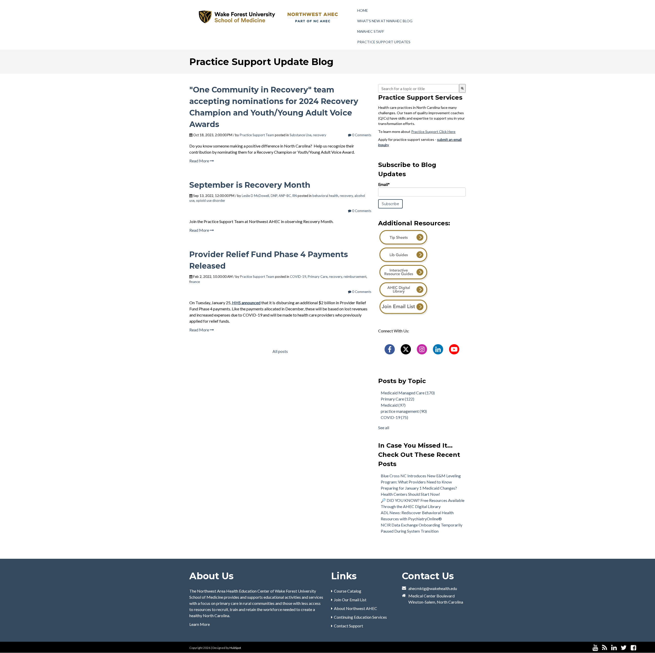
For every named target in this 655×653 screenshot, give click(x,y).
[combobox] (418, 88)
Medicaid (393, 405)
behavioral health (325, 196)
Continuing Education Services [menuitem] (360, 617)
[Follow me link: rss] (604, 648)
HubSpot (235, 648)
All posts (280, 351)
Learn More (199, 624)
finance (194, 282)
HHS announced (246, 302)
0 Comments (361, 135)
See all (383, 427)
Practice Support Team (257, 135)
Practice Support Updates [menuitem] (383, 42)
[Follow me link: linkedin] (614, 648)
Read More (199, 160)
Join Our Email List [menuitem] (350, 599)
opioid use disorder (210, 200)
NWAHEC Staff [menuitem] (370, 31)
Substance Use (300, 135)
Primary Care (318, 277)
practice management (404, 411)
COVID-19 (298, 277)
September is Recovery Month (249, 185)
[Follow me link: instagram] (640, 648)
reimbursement (355, 277)
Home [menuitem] (362, 10)
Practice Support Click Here (433, 131)
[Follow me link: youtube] (595, 648)
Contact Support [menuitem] (348, 625)
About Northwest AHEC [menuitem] (355, 608)
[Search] (462, 88)
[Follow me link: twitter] (624, 648)
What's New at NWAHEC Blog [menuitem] (384, 21)
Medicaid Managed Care (408, 392)
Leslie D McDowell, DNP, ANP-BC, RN (269, 196)
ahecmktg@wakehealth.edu (432, 588)
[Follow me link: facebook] (633, 648)
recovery (319, 135)
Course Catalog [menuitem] (347, 590)
